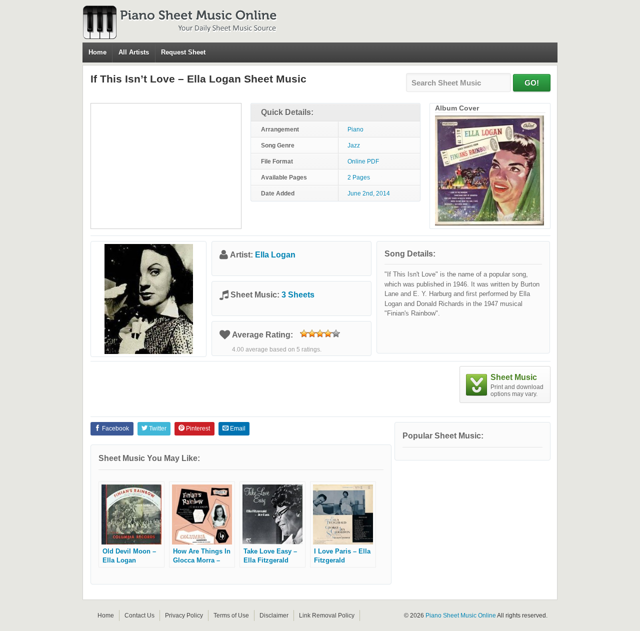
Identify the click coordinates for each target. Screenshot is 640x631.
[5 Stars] (336, 334)
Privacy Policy (184, 615)
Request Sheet (183, 52)
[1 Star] (304, 334)
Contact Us (139, 615)
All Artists (133, 52)
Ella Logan (275, 254)
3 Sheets (298, 294)
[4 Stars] (328, 334)
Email (237, 428)
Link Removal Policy (326, 615)
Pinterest (197, 428)
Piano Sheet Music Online (461, 615)
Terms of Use (231, 615)
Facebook (114, 428)
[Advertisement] (166, 166)
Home (97, 52)
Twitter (157, 428)
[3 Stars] (320, 334)
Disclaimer (274, 615)
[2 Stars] (312, 334)
